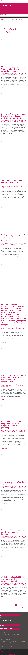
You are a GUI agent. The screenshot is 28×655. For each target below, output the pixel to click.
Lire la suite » (4, 87)
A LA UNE (14, 73)
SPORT (7, 584)
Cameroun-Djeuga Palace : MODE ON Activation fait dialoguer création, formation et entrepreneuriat (13, 379)
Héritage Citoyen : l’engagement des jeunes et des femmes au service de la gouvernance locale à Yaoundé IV (14, 238)
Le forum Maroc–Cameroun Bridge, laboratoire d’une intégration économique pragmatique (11, 425)
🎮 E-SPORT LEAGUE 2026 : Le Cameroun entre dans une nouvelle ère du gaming (12, 579)
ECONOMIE (8, 186)
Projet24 (3, 651)
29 (23, 605)
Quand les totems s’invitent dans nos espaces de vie (13, 483)
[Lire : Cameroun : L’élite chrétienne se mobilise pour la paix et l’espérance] (14, 517)
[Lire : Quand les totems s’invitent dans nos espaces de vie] (14, 466)
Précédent (6, 605)
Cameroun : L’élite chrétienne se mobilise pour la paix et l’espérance (13, 532)
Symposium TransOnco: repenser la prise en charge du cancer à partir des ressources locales (13, 116)
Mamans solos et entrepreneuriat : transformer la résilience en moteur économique (13, 69)
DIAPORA (8, 385)
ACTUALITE (19, 73)
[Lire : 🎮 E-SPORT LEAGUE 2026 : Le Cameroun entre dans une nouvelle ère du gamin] (14, 565)
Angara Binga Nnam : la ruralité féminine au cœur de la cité (12, 182)
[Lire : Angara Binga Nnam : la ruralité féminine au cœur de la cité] (14, 159)
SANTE (7, 121)
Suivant (23, 607)
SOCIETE (8, 74)
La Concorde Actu (4, 0)
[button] (13, 17)
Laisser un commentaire (6, 73)
